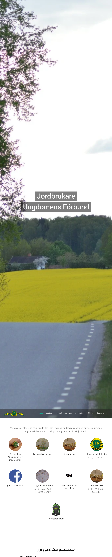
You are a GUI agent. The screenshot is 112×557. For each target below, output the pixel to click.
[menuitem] (41, 413)
